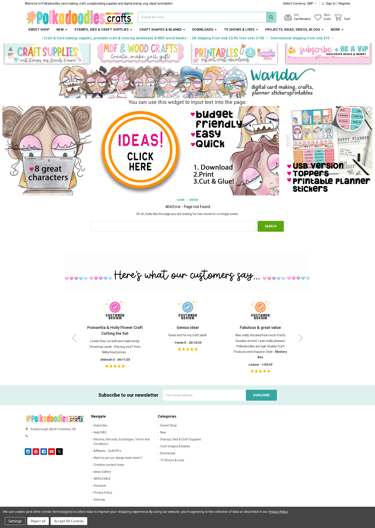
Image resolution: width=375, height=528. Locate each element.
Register (344, 3)
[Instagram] (28, 451)
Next (300, 338)
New (60, 30)
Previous (74, 338)
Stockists (100, 485)
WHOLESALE (102, 478)
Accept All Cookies (69, 521)
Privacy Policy (103, 492)
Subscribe (100, 425)
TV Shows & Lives (239, 30)
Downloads (202, 30)
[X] (59, 451)
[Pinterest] (36, 451)
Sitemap (99, 499)
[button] (47, 54)
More (335, 30)
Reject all (38, 521)
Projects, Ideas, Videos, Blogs (292, 30)
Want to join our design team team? (118, 458)
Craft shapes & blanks (160, 30)
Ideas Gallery (102, 471)
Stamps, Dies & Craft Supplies (101, 30)
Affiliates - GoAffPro (107, 451)
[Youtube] (51, 451)
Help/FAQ (100, 432)
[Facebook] (43, 451)
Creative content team (109, 464)
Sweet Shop (38, 30)
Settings (15, 521)
